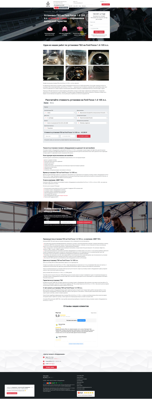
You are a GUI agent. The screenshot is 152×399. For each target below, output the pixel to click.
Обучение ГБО (69, 6)
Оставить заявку (50, 371)
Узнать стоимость (99, 32)
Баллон (46, 124)
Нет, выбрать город (63, 7)
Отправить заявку (83, 140)
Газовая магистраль (81, 119)
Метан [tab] (68, 104)
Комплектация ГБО (48, 114)
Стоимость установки (82, 383)
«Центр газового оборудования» (54, 358)
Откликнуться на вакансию (12, 393)
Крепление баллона (49, 129)
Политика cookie (80, 393)
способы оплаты (68, 389)
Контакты (84, 6)
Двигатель (46, 119)
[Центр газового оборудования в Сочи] (48, 4)
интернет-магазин (63, 199)
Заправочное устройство (83, 124)
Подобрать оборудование (84, 226)
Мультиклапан (80, 114)
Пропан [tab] (52, 104)
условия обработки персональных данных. (70, 143)
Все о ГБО (76, 6)
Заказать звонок (106, 4)
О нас (80, 6)
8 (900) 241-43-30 (105, 1)
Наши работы (80, 381)
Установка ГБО (80, 379)
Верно (56, 7)
